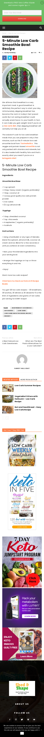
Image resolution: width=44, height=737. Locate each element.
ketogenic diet (9, 158)
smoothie (30, 146)
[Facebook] (4, 58)
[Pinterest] (15, 58)
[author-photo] (22, 365)
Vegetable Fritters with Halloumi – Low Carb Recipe (26, 399)
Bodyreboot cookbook (21, 308)
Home (4, 33)
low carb (21, 310)
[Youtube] (34, 719)
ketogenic (9, 310)
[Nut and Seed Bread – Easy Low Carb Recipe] (8, 410)
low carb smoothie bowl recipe (18, 313)
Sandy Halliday (10, 53)
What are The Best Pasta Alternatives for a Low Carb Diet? (32, 343)
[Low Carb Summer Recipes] (8, 388)
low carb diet (10, 126)
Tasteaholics (26, 143)
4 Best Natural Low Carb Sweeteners (10, 342)
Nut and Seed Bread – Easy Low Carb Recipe (28, 408)
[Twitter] (9, 58)
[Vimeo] (28, 719)
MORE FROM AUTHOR (29, 379)
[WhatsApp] (20, 58)
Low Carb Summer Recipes (28, 385)
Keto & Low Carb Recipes (17, 33)
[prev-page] (3, 418)
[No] (41, 730)
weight (8, 316)
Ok (22, 733)
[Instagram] (16, 719)
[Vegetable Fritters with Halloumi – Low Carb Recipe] (8, 399)
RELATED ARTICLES (11, 379)
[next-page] (7, 418)
